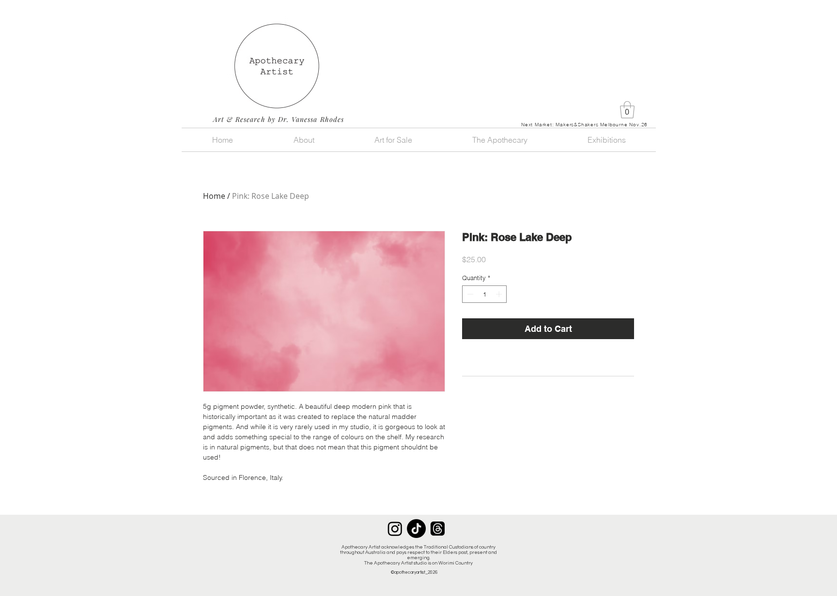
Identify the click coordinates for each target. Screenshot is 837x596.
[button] (627, 110)
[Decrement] (469, 294)
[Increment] (500, 294)
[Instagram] (395, 528)
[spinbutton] (484, 294)
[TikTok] (416, 528)
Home (214, 196)
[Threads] (437, 528)
